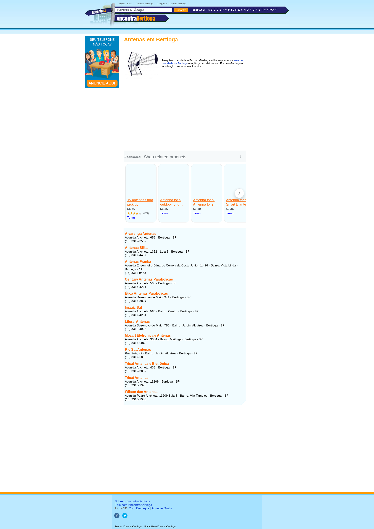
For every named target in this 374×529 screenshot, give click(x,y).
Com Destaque (139, 508)
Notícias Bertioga (144, 3)
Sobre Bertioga (178, 3)
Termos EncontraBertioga (128, 526)
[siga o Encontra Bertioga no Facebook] (116, 517)
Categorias (162, 3)
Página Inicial (125, 3)
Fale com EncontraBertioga (133, 504)
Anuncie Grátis (162, 508)
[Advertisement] (185, 113)
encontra (136, 18)
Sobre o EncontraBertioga (132, 501)
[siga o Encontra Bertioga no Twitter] (124, 517)
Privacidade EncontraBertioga (160, 526)
